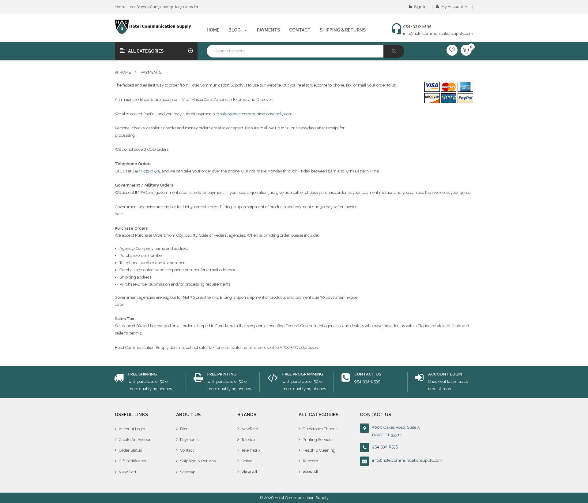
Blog (235, 30)
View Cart (127, 472)
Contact (300, 30)
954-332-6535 (385, 446)
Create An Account (136, 439)
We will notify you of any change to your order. (157, 7)
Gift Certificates (132, 461)
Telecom (310, 461)
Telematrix (251, 450)
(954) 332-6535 (146, 171)
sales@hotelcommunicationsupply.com (256, 114)
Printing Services (318, 439)
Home (213, 30)
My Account (452, 6)
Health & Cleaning (319, 450)
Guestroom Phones (320, 429)
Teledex (248, 439)
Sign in (420, 6)
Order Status (130, 450)
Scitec (246, 461)
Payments (268, 30)
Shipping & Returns (343, 30)
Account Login (132, 429)
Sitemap (187, 472)
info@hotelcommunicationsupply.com (438, 33)
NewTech (249, 429)
